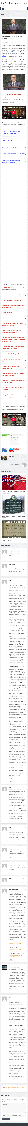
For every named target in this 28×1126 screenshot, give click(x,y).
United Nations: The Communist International (13, 491)
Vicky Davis (8, 41)
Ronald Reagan (14, 441)
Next (17, 463)
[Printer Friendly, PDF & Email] (6, 436)
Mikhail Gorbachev (14, 437)
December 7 (20, 435)
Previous (11, 456)
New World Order (14, 439)
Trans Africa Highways (14, 464)
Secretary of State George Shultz (11, 67)
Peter (10, 580)
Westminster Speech (15, 444)
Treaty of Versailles (6, 540)
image (3, 56)
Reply (10, 558)
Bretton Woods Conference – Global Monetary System (13, 516)
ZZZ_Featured (11, 42)
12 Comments (18, 42)
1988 (15, 435)
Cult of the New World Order (15, 458)
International (5, 42)
